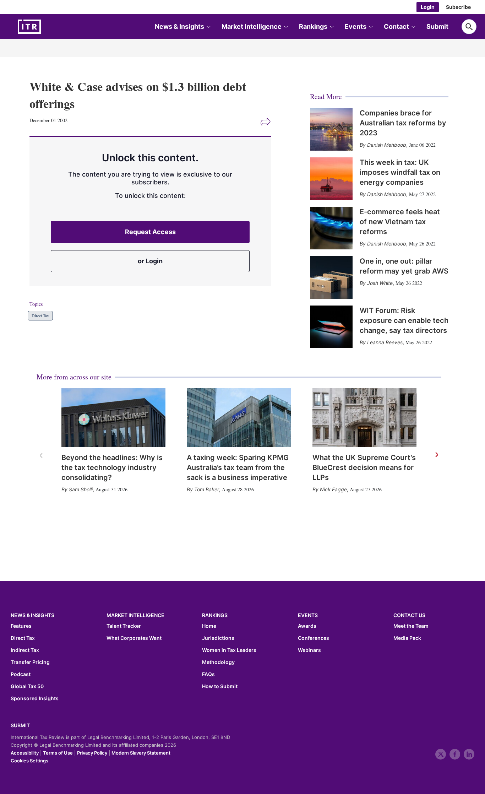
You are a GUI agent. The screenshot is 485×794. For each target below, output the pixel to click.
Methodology (218, 662)
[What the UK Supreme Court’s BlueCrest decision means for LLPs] (364, 417)
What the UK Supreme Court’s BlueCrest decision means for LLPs (364, 467)
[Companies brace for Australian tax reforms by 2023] (331, 129)
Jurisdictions (218, 638)
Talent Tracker (124, 625)
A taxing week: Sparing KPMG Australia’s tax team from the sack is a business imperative (238, 467)
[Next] (436, 455)
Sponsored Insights (35, 698)
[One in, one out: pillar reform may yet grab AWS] (331, 277)
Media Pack (407, 638)
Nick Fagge (333, 489)
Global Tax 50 (27, 686)
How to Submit (220, 686)
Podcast (21, 674)
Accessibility (25, 753)
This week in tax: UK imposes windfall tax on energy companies (400, 172)
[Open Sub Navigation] (208, 27)
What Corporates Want (134, 638)
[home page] (46, 27)
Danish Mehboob (386, 145)
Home (209, 625)
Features (21, 625)
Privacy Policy (92, 753)
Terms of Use (58, 753)
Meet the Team (411, 625)
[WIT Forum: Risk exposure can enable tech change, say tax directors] (331, 327)
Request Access (150, 232)
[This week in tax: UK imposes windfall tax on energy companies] (331, 178)
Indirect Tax (25, 650)
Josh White (380, 283)
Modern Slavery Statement (140, 753)
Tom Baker (206, 489)
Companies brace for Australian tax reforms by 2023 (403, 123)
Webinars (309, 650)
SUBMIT (20, 725)
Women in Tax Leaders (229, 650)
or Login (150, 261)
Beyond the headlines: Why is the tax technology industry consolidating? (112, 467)
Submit (437, 26)
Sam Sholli (81, 489)
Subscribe (458, 7)
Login (428, 7)
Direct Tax (40, 315)
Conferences (313, 638)
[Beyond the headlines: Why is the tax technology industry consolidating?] (113, 417)
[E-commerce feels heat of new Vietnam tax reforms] (331, 228)
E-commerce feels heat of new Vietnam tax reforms (400, 221)
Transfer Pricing (30, 662)
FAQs (208, 674)
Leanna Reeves (385, 342)
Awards (307, 625)
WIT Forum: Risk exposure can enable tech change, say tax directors (404, 320)
